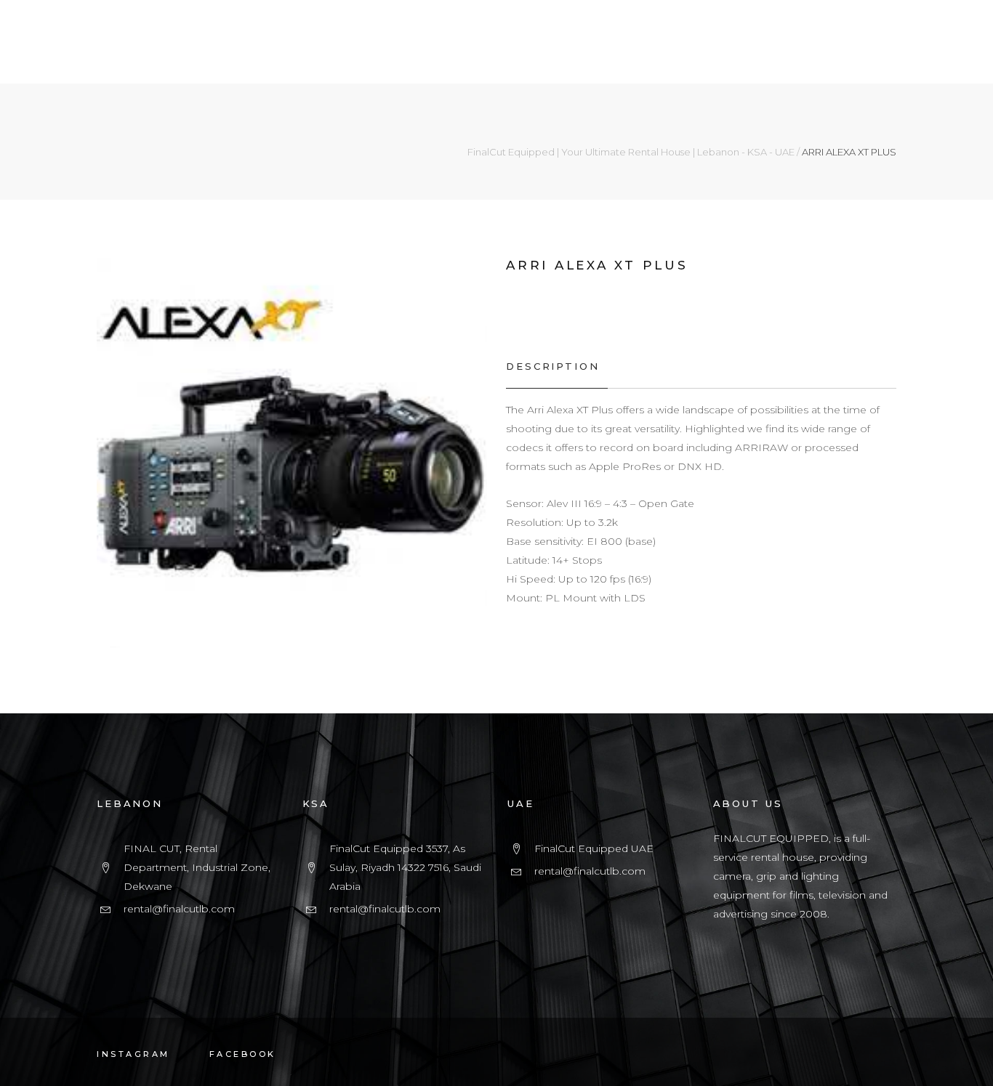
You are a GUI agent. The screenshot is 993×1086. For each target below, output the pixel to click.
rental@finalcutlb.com (179, 908)
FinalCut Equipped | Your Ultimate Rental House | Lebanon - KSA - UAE (631, 152)
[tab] (556, 366)
